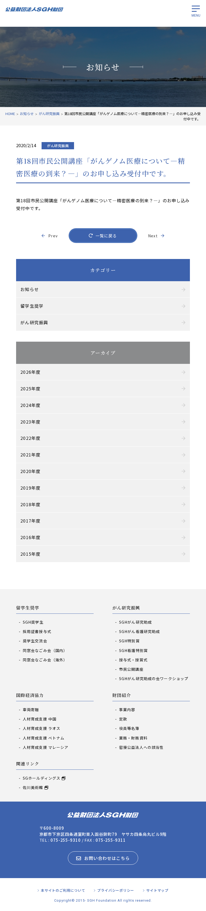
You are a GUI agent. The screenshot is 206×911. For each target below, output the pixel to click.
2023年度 (30, 421)
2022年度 (30, 438)
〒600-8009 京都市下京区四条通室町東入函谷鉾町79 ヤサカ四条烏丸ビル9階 (103, 831)
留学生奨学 (27, 608)
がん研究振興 (126, 608)
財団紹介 (121, 695)
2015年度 (30, 554)
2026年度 (30, 372)
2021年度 (30, 454)
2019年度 (30, 488)
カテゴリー (103, 269)
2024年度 (30, 405)
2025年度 (30, 388)
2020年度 (30, 471)
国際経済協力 (30, 695)
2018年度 (30, 504)
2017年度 (30, 520)
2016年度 (30, 537)
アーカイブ (103, 352)
